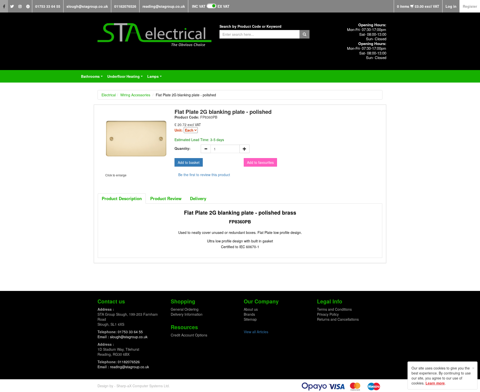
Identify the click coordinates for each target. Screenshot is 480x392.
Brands (249, 314)
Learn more (435, 382)
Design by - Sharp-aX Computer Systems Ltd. (134, 385)
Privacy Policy (328, 314)
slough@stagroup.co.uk (87, 6)
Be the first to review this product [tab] (204, 174)
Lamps (155, 78)
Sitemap (250, 319)
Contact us (111, 301)
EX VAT (224, 6)
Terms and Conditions (334, 309)
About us (251, 309)
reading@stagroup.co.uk (163, 6)
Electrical (109, 94)
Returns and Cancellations (338, 319)
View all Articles (256, 331)
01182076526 (125, 6)
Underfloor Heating (126, 78)
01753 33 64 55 (47, 6)
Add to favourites (260, 162)
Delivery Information (186, 314)
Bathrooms (93, 78)
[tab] (122, 198)
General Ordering (184, 309)
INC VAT (199, 6)
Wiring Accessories (135, 94)
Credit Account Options (189, 334)
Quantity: (182, 148)
